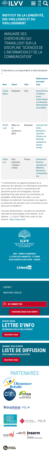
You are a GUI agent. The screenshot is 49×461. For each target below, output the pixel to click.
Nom (5, 84)
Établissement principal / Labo (42, 81)
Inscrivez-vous (11, 334)
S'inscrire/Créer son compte (24, 312)
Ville (26, 84)
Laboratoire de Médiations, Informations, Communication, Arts (42, 170)
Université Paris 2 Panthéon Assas (42, 94)
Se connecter (15, 304)
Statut (14, 84)
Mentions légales (12, 292)
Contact (7, 287)
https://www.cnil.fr (17, 219)
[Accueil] (13, 3)
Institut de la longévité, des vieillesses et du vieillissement (23, 19)
